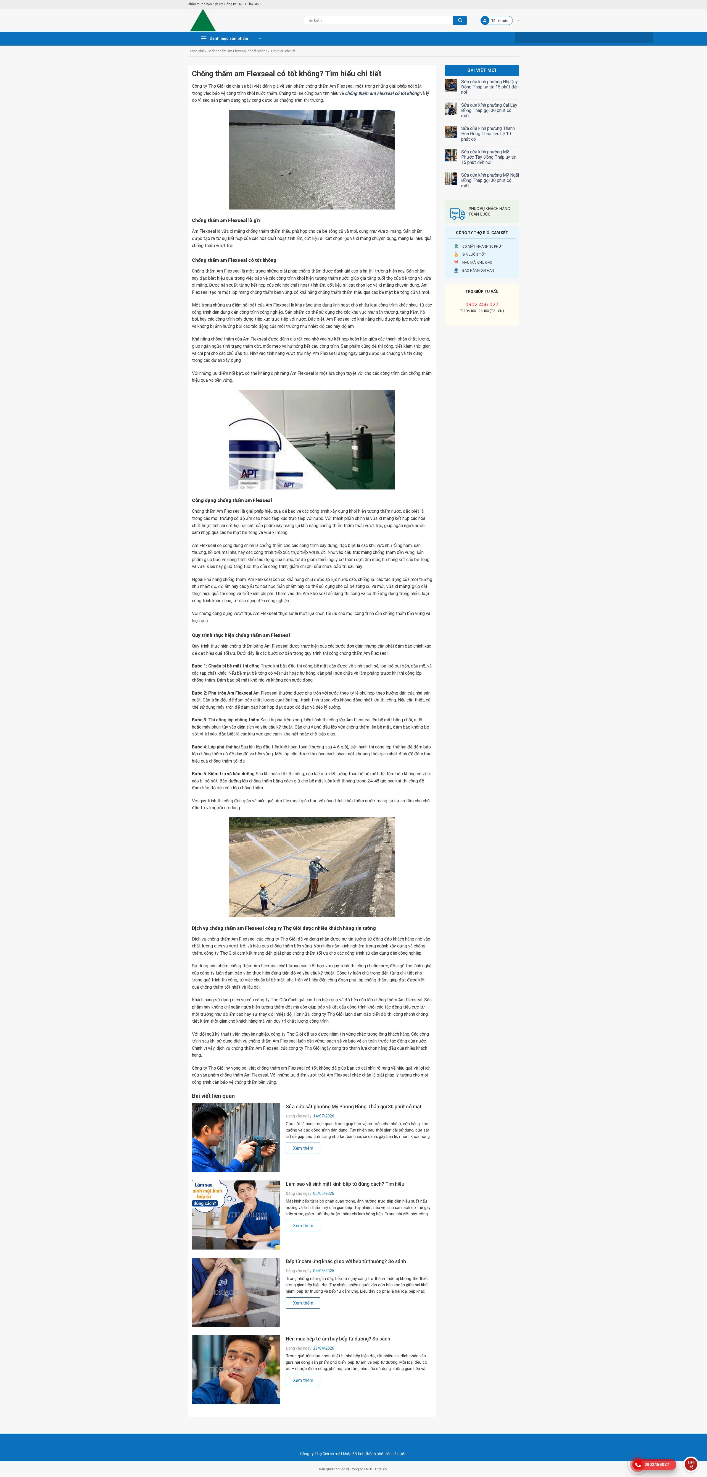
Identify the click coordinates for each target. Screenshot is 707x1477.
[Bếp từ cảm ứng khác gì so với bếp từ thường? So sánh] (236, 1292)
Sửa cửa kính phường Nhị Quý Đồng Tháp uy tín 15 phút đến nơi (490, 87)
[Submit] (460, 20)
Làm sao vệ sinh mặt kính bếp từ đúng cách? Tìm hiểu (345, 1184)
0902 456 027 (481, 304)
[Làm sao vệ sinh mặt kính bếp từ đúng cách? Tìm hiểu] (236, 1214)
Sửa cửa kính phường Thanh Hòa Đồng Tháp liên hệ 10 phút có (488, 134)
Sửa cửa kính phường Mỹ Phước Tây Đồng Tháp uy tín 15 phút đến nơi (488, 157)
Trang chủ (196, 51)
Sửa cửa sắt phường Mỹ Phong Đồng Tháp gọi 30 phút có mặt (354, 1106)
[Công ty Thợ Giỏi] (242, 20)
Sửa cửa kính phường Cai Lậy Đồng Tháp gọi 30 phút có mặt (489, 110)
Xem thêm (303, 1148)
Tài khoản (499, 21)
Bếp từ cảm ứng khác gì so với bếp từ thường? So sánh (346, 1261)
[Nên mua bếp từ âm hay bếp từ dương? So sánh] (236, 1369)
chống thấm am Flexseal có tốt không (382, 93)
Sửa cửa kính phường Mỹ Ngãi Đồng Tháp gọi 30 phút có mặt (490, 180)
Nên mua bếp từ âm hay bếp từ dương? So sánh (338, 1339)
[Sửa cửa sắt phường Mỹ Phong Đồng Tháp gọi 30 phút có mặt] (236, 1137)
